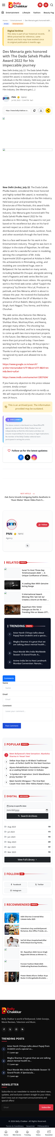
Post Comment (11, 725)
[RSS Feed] (27, 545)
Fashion (36, 12)
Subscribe (46, 1107)
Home (5, 20)
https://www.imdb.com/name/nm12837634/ (25, 377)
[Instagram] (34, 457)
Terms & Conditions (15, 1126)
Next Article (25, 493)
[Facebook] (21, 457)
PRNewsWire (43, 1126)
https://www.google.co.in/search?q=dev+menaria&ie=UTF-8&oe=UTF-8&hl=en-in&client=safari (26, 368)
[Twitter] (27, 457)
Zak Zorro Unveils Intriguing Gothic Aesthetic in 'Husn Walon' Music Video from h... (27, 498)
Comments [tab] (9, 678)
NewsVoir (30, 1126)
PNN (9, 533)
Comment (7, 705)
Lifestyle (26, 12)
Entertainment (12, 12)
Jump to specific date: (16, 806)
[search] (51, 5)
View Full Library (27, 859)
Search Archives (27, 816)
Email (5, 694)
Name (5, 683)
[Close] (49, 30)
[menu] (3, 5)
